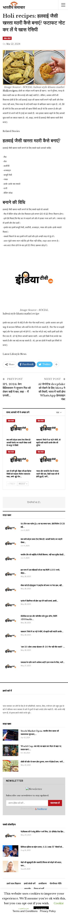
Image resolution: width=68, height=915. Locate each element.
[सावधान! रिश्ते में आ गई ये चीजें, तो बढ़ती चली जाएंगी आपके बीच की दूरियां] (49, 428)
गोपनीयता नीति (55, 883)
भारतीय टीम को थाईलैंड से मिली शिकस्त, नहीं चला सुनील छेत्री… (43, 554)
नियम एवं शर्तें (39, 888)
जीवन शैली (7, 38)
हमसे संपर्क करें (29, 883)
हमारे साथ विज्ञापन (14, 883)
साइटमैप (27, 888)
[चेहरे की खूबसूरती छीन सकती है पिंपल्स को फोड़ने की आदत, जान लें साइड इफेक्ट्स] (10, 866)
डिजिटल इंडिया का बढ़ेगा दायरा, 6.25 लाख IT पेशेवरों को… (42, 847)
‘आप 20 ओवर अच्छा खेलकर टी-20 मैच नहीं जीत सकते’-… (43, 647)
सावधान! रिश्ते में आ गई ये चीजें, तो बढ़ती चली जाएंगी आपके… (42, 631)
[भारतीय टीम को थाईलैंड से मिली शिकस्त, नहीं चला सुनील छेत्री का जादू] (10, 558)
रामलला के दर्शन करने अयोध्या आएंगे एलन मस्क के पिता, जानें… (43, 662)
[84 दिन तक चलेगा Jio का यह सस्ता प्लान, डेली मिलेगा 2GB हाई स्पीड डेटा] (10, 528)
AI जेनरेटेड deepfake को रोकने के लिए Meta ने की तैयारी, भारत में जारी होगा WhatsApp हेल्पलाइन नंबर (51, 391)
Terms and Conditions (25, 911)
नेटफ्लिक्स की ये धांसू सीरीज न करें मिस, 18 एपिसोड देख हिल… (43, 831)
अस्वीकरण (42, 883)
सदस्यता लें (55, 802)
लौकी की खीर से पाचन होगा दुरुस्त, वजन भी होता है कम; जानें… (42, 761)
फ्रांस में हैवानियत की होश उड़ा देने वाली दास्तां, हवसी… (39, 601)
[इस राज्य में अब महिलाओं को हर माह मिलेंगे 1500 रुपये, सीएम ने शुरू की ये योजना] (10, 574)
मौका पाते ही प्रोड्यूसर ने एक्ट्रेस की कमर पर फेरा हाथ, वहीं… (42, 585)
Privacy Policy (48, 911)
